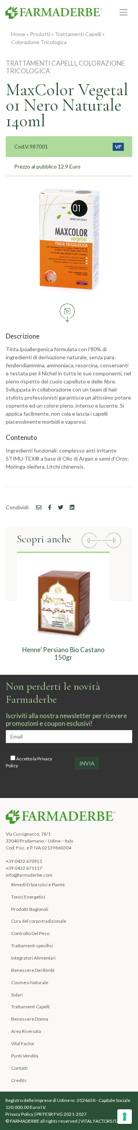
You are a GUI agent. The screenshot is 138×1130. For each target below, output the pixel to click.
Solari (17, 995)
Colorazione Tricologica (39, 42)
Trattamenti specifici (32, 945)
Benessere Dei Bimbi (32, 970)
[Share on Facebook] (36, 507)
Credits (18, 1080)
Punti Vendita (24, 1056)
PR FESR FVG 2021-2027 (61, 1114)
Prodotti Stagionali (29, 909)
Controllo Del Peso (30, 933)
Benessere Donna (29, 1019)
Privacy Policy (19, 1114)
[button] (91, 541)
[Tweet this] (58, 507)
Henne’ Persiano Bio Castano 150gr (63, 653)
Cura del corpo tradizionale (38, 921)
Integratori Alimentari (33, 958)
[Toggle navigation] (124, 12)
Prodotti (40, 34)
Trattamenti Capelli (78, 34)
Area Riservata (26, 1031)
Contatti (19, 1068)
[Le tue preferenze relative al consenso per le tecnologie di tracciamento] (124, 1116)
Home (18, 34)
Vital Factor (22, 1043)
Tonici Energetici (28, 897)
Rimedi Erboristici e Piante (38, 884)
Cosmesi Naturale (29, 982)
